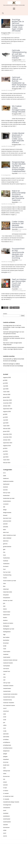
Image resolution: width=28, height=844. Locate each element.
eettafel (5, 524)
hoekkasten (6, 563)
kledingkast (6, 626)
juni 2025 (5, 417)
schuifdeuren (6, 742)
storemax (5, 762)
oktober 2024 (6, 440)
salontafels (6, 736)
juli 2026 (5, 380)
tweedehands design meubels (11, 802)
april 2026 (5, 389)
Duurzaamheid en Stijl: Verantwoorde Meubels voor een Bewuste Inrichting (18, 253)
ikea (4, 586)
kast (4, 606)
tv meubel (6, 793)
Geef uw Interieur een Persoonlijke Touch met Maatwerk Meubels (19, 283)
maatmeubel (6, 657)
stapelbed (6, 759)
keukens (5, 620)
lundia (4, 646)
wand (4, 810)
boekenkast (6, 495)
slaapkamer (6, 751)
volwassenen (6, 807)
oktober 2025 (6, 406)
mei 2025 (5, 420)
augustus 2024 (7, 445)
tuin (4, 779)
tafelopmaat (6, 771)
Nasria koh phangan (8, 364)
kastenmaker (6, 612)
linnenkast (6, 643)
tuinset (5, 782)
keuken (5, 617)
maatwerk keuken (8, 663)
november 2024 (7, 437)
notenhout (6, 711)
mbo (4, 677)
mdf (4, 680)
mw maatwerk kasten (9, 705)
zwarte (5, 836)
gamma (5, 544)
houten (5, 578)
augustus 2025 (7, 411)
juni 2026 (5, 383)
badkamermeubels (8, 481)
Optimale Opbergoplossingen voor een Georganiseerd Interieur (19, 54)
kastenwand (6, 614)
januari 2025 (6, 431)
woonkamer (6, 827)
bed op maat (6, 492)
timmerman (6, 776)
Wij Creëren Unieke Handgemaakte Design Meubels (18, 109)
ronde (4, 731)
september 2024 (7, 443)
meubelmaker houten (9, 697)
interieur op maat (8, 600)
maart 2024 (6, 460)
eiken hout (6, 532)
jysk (4, 603)
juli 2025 (5, 414)
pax (4, 722)
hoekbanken (6, 558)
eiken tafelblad (7, 538)
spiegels (5, 756)
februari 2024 (6, 462)
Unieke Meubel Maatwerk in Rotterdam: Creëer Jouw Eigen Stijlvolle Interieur (18, 138)
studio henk (6, 765)
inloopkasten (6, 597)
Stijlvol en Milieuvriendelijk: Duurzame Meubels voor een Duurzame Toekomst (19, 195)
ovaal (4, 717)
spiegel (5, 753)
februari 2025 (6, 428)
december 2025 (7, 400)
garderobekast (7, 546)
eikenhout (5, 541)
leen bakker (6, 637)
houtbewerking (7, 575)
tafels (4, 773)
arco (4, 473)
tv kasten (5, 790)
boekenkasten (7, 501)
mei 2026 (5, 386)
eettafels (5, 526)
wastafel (5, 824)
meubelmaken (7, 688)
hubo (4, 583)
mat (4, 674)
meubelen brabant (8, 685)
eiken (4, 529)
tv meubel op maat (8, 796)
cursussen (5, 504)
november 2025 (7, 403)
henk (4, 555)
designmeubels (7, 512)
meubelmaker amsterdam (10, 694)
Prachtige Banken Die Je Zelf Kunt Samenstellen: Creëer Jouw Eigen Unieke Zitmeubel (18, 25)
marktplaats (6, 666)
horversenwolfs (7, 359)
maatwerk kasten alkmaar (10, 660)
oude (4, 714)
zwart (4, 833)
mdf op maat (6, 683)
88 (11, 307)
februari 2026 (6, 394)
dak (4, 507)
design (5, 509)
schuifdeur (6, 739)
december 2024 (7, 434)
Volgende (16, 307)
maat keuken (6, 651)
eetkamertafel (7, 521)
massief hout (6, 671)
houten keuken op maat (9, 580)
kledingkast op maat (8, 629)
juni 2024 (5, 451)
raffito (4, 725)
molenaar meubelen (8, 702)
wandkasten (6, 816)
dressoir (5, 515)
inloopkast (6, 595)
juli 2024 (5, 448)
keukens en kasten (8, 623)
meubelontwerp (7, 700)
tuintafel (5, 785)
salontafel (5, 734)
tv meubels (6, 799)
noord (4, 708)
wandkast (5, 813)
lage (4, 634)
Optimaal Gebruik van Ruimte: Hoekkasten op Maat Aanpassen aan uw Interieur (19, 82)
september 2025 (7, 408)
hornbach (5, 566)
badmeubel (6, 484)
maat (4, 649)
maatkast (5, 654)
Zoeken (5, 313)
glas (4, 549)
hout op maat (6, 572)
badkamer (6, 478)
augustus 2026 (7, 377)
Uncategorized (5, 34)
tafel (4, 768)
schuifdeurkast (7, 745)
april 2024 (5, 457)
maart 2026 (6, 391)
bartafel (5, 490)
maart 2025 (6, 425)
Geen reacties (15, 33)
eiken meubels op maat (9, 535)
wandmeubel (6, 819)
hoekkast (5, 561)
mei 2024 (5, 454)
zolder (4, 830)
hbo (4, 552)
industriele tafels (7, 592)
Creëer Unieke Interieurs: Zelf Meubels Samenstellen (18, 224)
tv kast (5, 788)
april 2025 (5, 423)
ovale (4, 719)
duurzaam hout (7, 518)
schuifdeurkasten (7, 748)
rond (4, 728)
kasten (5, 609)
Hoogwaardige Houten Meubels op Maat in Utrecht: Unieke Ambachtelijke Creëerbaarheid (19, 167)
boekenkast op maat (8, 498)
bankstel (5, 487)
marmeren (6, 668)
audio (4, 475)
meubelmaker (7, 691)
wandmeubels (7, 822)
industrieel (6, 589)
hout (4, 569)
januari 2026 (6, 397)
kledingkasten (7, 631)
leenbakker (6, 640)
